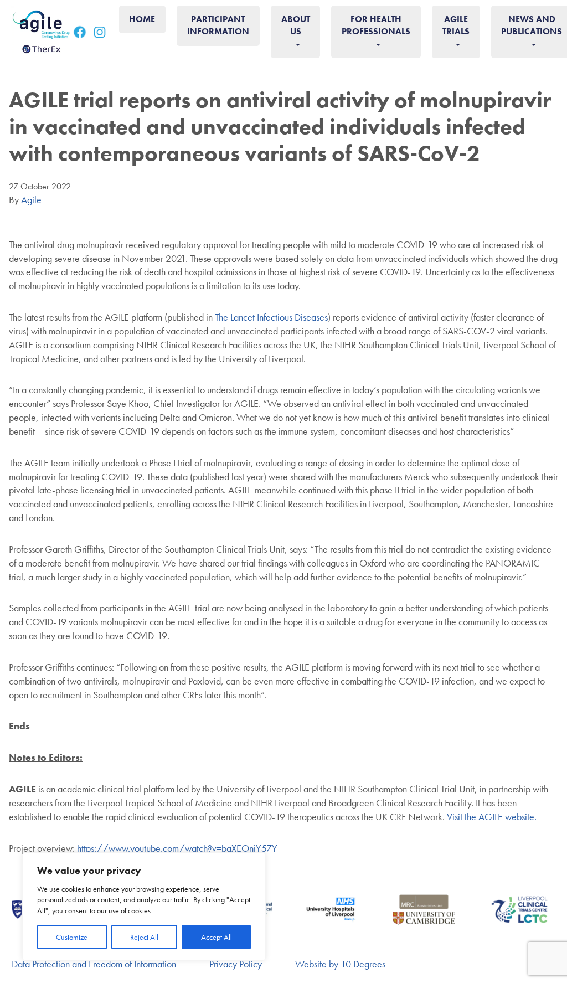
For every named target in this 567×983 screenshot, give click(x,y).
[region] (144, 906)
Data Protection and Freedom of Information (94, 964)
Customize (71, 937)
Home (142, 19)
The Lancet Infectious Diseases (271, 317)
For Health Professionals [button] (376, 25)
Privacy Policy (235, 964)
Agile (31, 199)
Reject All (144, 937)
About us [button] (295, 25)
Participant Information (218, 25)
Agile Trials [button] (456, 25)
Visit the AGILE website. (493, 816)
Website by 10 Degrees (340, 964)
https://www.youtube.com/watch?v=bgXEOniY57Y (177, 848)
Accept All (216, 937)
